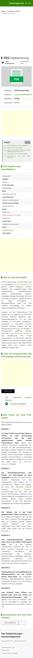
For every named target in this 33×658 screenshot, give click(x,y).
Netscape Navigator (23, 333)
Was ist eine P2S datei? (15, 148)
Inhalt (7, 142)
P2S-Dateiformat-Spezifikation (17, 145)
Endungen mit (13, 11)
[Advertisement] (16, 36)
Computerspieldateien (23, 94)
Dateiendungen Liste (8, 647)
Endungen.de (16, 3)
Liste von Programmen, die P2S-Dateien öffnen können (18, 150)
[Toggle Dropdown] (22, 623)
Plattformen (5, 650)
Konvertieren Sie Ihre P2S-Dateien (18, 156)
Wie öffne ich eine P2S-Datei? (17, 154)
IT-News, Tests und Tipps (9, 653)
